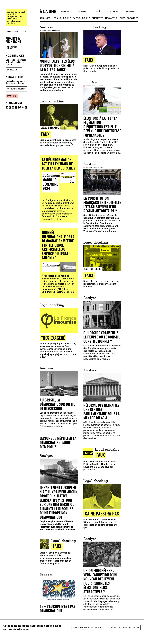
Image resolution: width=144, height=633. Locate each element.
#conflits (114, 11)
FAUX (89, 60)
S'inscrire (11, 96)
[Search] (25, 31)
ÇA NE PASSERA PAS (102, 513)
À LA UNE (48, 11)
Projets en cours (12, 48)
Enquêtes (97, 18)
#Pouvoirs (81, 11)
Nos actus (111, 18)
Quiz (122, 18)
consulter (12, 70)
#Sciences (130, 11)
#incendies (65, 11)
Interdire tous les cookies (88, 628)
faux (100, 455)
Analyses (45, 18)
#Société (98, 11)
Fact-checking (81, 18)
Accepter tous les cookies (124, 628)
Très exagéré (53, 338)
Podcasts (132, 18)
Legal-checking (61, 18)
